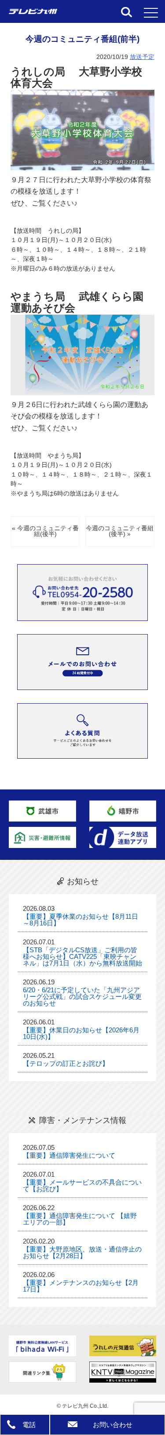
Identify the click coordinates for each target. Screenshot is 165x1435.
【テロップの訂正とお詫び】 (66, 1063)
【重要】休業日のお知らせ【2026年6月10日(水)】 (81, 1033)
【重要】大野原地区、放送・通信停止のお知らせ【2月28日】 (82, 1252)
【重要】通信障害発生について (69, 1155)
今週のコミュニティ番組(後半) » (120, 531)
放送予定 (142, 57)
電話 (29, 1424)
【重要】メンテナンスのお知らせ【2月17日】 (81, 1286)
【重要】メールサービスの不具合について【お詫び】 (82, 1185)
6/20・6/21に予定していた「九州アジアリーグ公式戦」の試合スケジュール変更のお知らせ (82, 996)
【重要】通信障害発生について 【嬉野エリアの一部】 (80, 1219)
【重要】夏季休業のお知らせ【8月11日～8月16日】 (80, 920)
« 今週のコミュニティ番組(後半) (45, 531)
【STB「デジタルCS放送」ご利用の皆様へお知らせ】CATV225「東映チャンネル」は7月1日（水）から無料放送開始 (82, 956)
